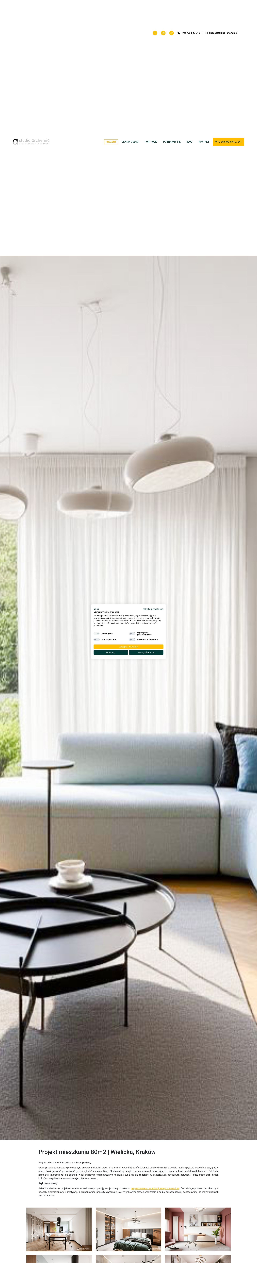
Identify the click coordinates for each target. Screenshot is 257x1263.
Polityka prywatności (153, 608)
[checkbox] (96, 633)
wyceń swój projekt (228, 141)
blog (190, 141)
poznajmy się (171, 141)
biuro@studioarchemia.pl (223, 33)
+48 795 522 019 (190, 33)
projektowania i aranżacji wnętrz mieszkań (155, 1188)
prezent (111, 141)
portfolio (151, 141)
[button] (96, 609)
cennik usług (130, 141)
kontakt (204, 141)
